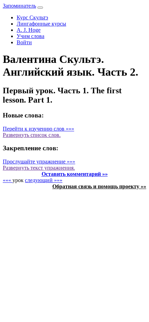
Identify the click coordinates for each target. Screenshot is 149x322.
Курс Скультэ (32, 17)
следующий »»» (43, 180)
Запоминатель (19, 6)
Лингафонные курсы (41, 24)
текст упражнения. (39, 168)
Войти (24, 42)
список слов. (32, 135)
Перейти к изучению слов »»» (38, 129)
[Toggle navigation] (40, 8)
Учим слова (30, 36)
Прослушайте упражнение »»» (39, 161)
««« (7, 180)
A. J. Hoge (29, 30)
